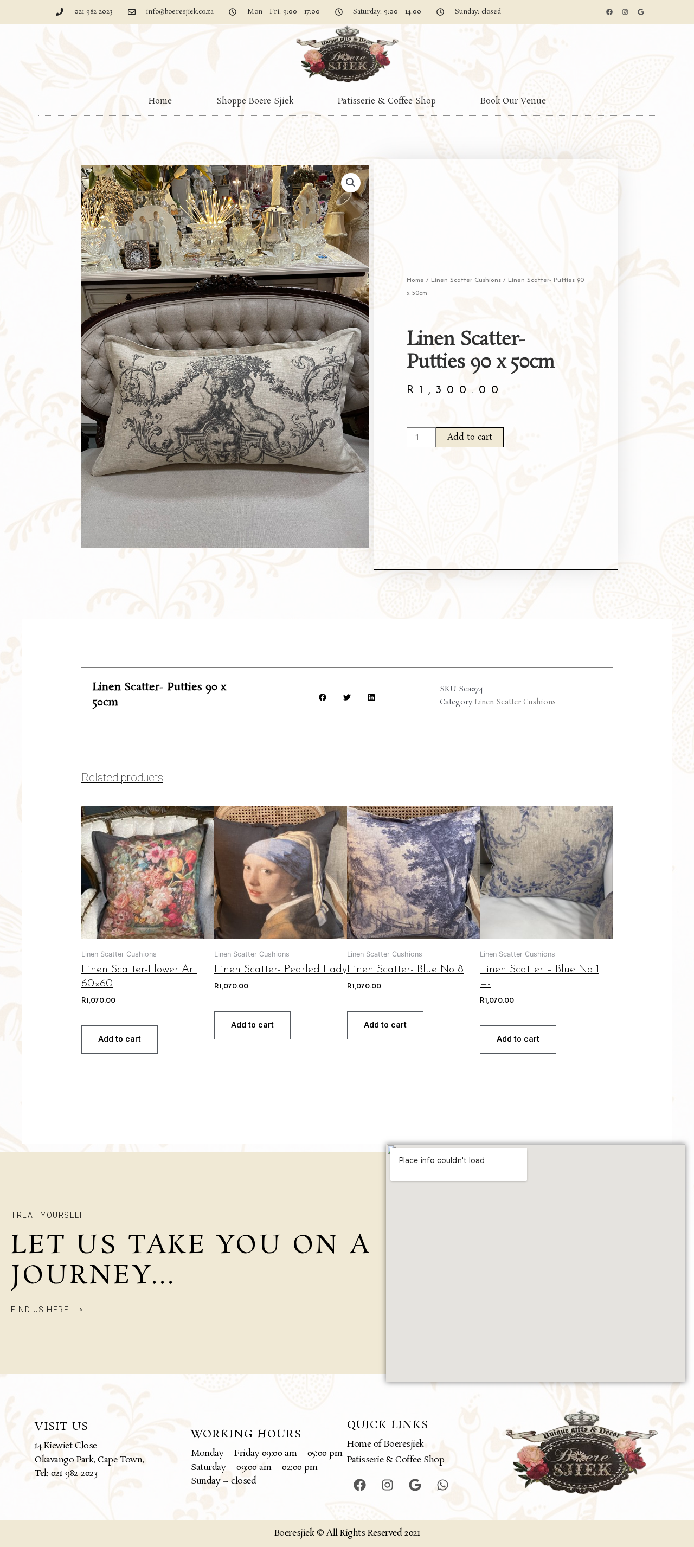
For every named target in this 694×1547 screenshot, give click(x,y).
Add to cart (469, 437)
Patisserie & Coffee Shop (387, 101)
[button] (351, 182)
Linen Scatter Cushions (466, 280)
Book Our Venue (513, 101)
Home (160, 101)
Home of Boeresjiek (385, 1444)
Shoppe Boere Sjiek (254, 101)
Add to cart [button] (119, 1039)
